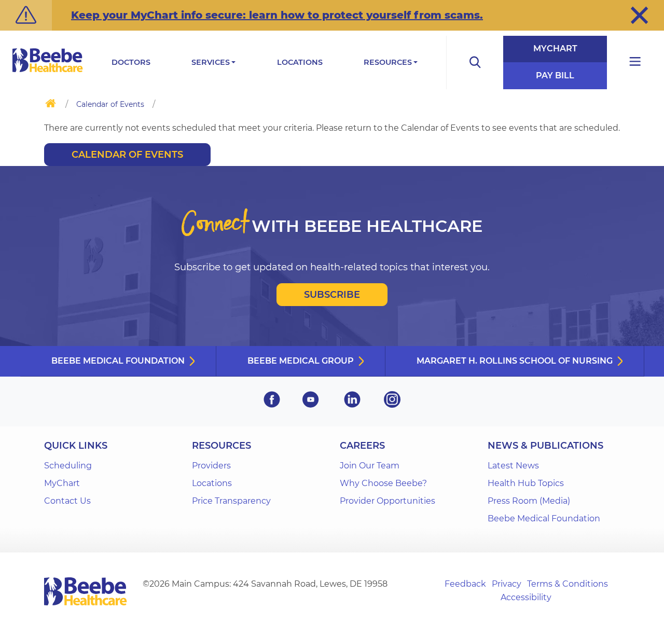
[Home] (50, 105)
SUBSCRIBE (332, 294)
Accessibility (526, 597)
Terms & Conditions (567, 584)
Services (210, 62)
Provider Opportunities (387, 501)
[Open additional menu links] (635, 62)
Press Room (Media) (529, 501)
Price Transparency (231, 501)
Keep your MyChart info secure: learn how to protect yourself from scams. (277, 15)
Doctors (131, 62)
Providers (211, 465)
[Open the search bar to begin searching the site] (474, 62)
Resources (388, 62)
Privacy (506, 584)
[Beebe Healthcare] (47, 72)
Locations (300, 62)
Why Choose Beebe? (383, 483)
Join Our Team (369, 465)
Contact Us (67, 501)
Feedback (465, 584)
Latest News (513, 465)
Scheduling (68, 465)
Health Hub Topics (526, 483)
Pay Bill (555, 75)
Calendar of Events (110, 104)
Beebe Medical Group (300, 361)
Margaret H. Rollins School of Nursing (515, 361)
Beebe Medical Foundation (118, 361)
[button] (639, 15)
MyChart (555, 48)
